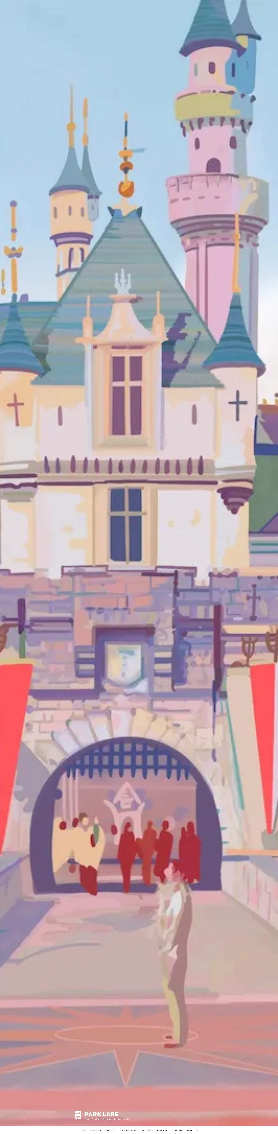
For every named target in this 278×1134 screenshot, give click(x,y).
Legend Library (95, 1130)
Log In (189, 1130)
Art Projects (146, 1130)
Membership (177, 1130)
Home (82, 1130)
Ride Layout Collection (128, 1130)
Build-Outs (110, 1130)
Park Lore (102, 1114)
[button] (197, 1129)
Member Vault (162, 1130)
